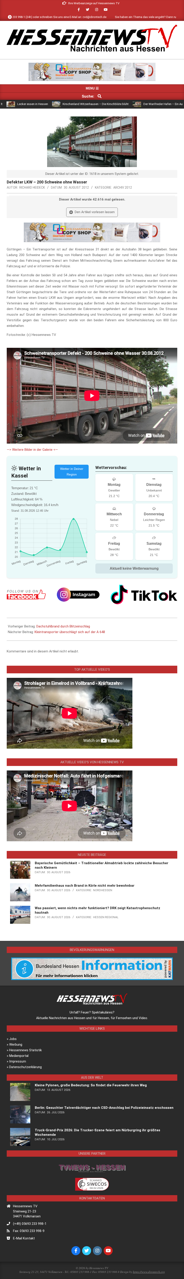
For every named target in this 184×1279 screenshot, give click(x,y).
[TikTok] (144, 594)
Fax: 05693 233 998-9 (28, 1231)
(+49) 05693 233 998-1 (29, 1224)
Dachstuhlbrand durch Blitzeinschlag (63, 626)
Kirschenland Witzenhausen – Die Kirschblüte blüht (64, 104)
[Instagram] (78, 594)
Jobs (13, 1039)
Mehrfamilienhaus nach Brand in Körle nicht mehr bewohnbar (84, 886)
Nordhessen (102, 890)
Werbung (15, 1044)
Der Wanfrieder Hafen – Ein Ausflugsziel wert (141, 104)
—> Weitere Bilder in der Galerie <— (32, 450)
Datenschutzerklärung (25, 1067)
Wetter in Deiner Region (71, 471)
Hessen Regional (105, 917)
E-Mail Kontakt (24, 1238)
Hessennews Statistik (25, 1050)
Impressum (17, 1061)
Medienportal (18, 1056)
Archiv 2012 (122, 187)
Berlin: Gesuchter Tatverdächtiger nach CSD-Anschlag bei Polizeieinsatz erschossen (104, 1108)
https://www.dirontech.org (149, 1272)
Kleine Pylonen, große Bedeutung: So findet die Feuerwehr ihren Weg (91, 1085)
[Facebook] (26, 594)
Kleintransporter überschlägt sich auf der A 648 (70, 632)
